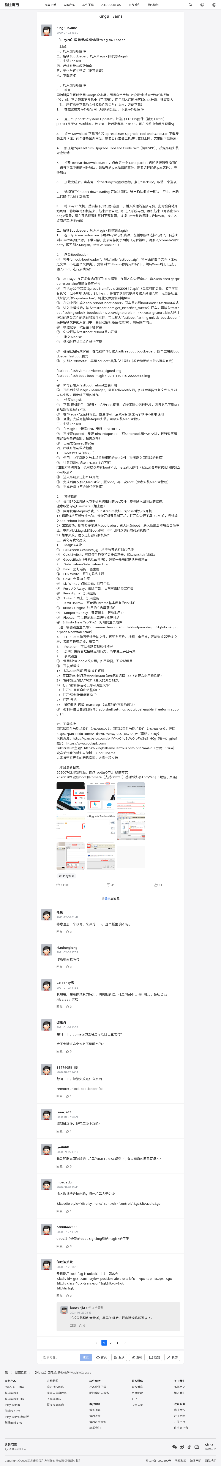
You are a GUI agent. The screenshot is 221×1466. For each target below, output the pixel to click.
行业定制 (179, 1416)
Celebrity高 (65, 982)
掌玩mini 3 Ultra (15, 1399)
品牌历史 (179, 1387)
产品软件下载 (97, 1387)
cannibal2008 (67, 1227)
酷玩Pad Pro (13, 1411)
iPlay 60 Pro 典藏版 (17, 1417)
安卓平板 (50, 5)
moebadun (65, 1182)
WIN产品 (69, 5)
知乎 (134, 1399)
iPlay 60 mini (13, 1405)
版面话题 (21, 1372)
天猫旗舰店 (54, 1399)
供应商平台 (181, 1428)
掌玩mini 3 (11, 1393)
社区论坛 (153, 5)
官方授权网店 (55, 1387)
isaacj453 (64, 1112)
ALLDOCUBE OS (111, 5)
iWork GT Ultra (14, 1387)
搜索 (86, 1357)
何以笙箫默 (65, 1262)
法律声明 (195, 1461)
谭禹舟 (61, 1022)
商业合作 (179, 1410)
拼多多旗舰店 (55, 1405)
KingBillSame (67, 28)
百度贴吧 (137, 1393)
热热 (60, 912)
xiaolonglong (67, 947)
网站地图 (210, 1461)
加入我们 (179, 1393)
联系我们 (95, 1428)
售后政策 (95, 1416)
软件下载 (87, 5)
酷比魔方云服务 (99, 1393)
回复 (60, 932)
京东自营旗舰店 (57, 1393)
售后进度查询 (97, 1422)
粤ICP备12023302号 (158, 1461)
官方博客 (134, 5)
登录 (107, 898)
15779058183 (67, 1067)
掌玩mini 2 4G (13, 1422)
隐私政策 (180, 1461)
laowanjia (77, 1308)
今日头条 (137, 1405)
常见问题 (95, 1410)
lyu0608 (63, 1147)
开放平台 (179, 1422)
